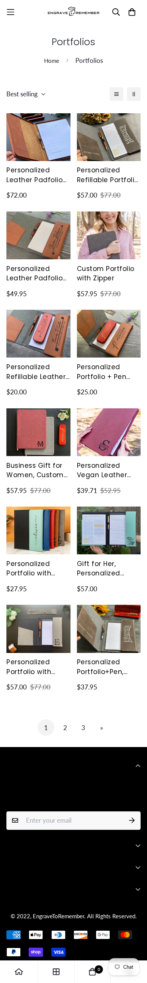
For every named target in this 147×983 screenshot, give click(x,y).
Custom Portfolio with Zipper (106, 273)
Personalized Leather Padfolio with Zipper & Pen (36, 175)
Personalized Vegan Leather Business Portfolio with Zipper (107, 470)
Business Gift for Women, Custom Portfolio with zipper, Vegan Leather (35, 470)
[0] (92, 971)
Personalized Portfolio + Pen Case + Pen (102, 372)
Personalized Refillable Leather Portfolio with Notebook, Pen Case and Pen (36, 372)
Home (51, 60)
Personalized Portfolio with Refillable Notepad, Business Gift (37, 667)
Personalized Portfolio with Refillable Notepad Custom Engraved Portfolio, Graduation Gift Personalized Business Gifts (38, 568)
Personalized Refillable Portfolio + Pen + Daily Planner (108, 175)
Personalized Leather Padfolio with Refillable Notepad (34, 273)
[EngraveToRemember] (73, 12)
